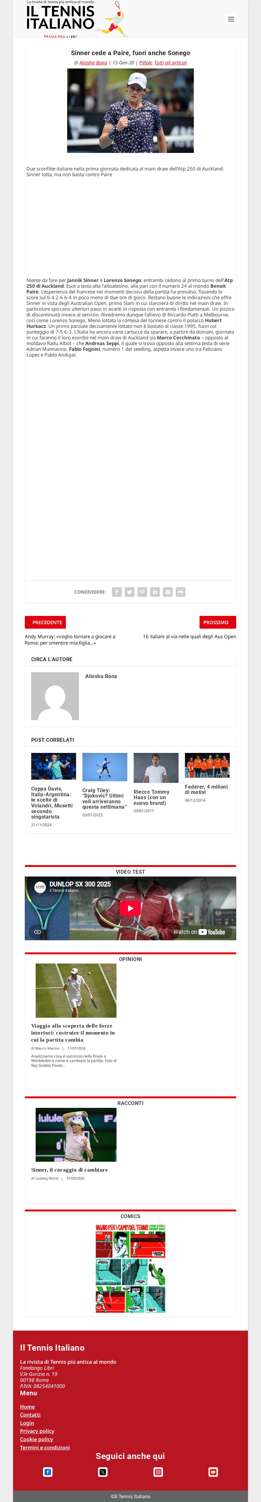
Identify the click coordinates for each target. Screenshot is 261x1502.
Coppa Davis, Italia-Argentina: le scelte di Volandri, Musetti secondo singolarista (52, 803)
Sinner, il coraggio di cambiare (69, 1170)
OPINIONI (130, 959)
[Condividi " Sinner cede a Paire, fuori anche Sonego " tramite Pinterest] (142, 592)
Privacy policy (37, 1430)
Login (27, 1422)
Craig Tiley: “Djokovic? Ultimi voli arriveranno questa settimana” (104, 798)
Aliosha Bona (93, 62)
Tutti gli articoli (170, 62)
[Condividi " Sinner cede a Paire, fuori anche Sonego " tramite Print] (180, 592)
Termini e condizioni (45, 1447)
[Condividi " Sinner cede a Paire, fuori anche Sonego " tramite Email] (167, 592)
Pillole (145, 62)
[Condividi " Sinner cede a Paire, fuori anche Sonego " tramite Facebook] (116, 592)
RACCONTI (130, 1103)
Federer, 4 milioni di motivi (206, 790)
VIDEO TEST (130, 872)
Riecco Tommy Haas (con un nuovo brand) (151, 797)
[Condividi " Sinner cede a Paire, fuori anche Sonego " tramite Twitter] (129, 592)
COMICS (131, 1216)
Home (27, 1406)
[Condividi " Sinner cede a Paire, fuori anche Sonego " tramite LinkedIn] (155, 592)
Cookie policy (36, 1439)
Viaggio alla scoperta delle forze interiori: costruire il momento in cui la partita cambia (73, 1033)
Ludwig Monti (47, 1178)
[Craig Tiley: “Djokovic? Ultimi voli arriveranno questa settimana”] (104, 767)
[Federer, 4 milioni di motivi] (207, 765)
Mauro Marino (47, 1048)
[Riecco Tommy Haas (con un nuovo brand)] (156, 768)
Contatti (30, 1414)
